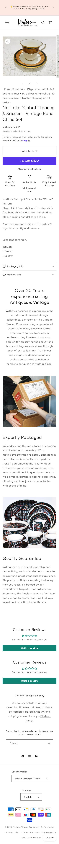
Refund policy (47, 827)
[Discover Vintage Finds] (49, 743)
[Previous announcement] (6, 7)
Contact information (31, 837)
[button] (7, 23)
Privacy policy (13, 832)
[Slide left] (22, 83)
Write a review (29, 647)
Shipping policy (48, 832)
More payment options (29, 169)
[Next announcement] (53, 7)
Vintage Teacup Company (25, 827)
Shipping (6, 131)
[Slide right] (36, 83)
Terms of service (30, 832)
